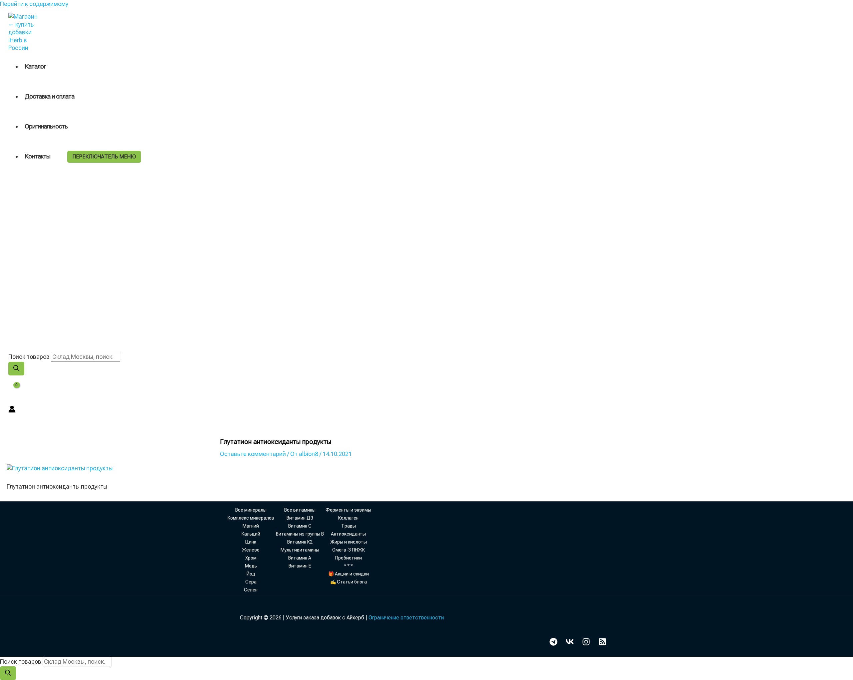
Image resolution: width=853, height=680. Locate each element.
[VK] (570, 643)
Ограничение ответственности (406, 617)
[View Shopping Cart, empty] (12, 390)
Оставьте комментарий (253, 453)
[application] (53, 156)
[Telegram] (553, 643)
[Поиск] (16, 368)
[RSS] (602, 643)
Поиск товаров (29, 356)
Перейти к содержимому (34, 3)
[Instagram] (586, 643)
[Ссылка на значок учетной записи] (12, 409)
